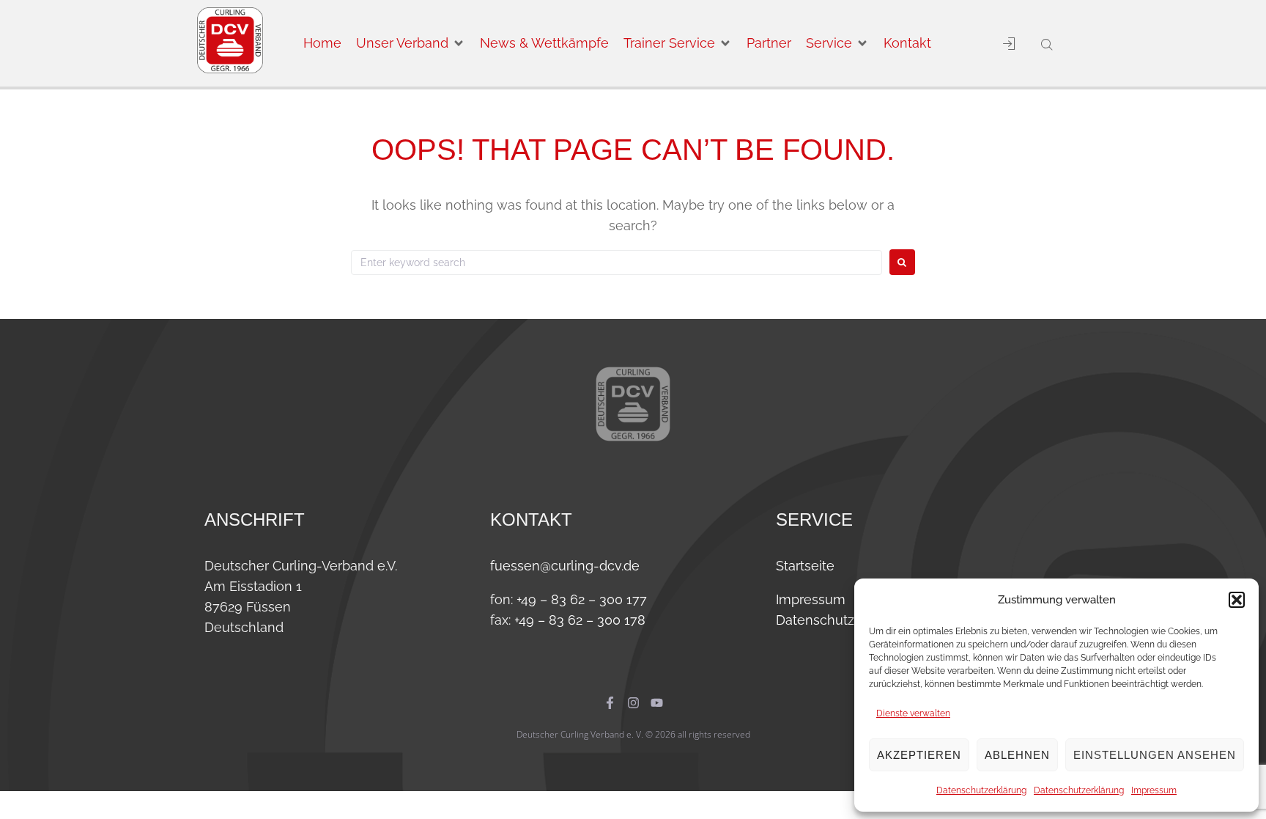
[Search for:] (616, 262)
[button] (1236, 599)
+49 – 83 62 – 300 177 (582, 599)
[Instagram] (633, 703)
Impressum (1154, 790)
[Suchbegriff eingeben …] (1044, 45)
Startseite (805, 565)
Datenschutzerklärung (981, 790)
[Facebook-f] (610, 703)
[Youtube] (657, 703)
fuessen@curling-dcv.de (565, 565)
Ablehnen (1017, 755)
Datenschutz (815, 620)
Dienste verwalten (913, 713)
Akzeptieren (919, 755)
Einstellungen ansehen (1154, 755)
